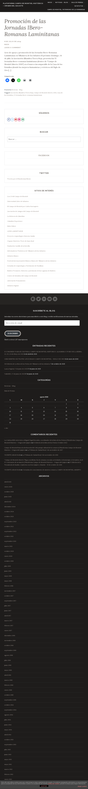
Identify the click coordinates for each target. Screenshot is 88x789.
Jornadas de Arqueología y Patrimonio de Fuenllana (25, 266)
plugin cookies (82, 786)
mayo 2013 (8, 759)
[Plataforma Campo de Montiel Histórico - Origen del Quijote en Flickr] (19, 119)
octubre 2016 (9, 645)
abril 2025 (7, 502)
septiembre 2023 (10, 522)
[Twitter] (38, 298)
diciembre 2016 (9, 636)
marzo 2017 (8, 621)
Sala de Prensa (77, 2)
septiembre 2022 (10, 531)
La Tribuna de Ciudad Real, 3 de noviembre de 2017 (45, 450)
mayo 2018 (8, 581)
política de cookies (53, 784)
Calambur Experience (14, 221)
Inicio (50, 2)
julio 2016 (7, 660)
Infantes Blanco (12, 256)
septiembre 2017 (10, 601)
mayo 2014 (8, 730)
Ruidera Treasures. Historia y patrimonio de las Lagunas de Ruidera (31, 271)
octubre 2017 (8, 596)
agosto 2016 (8, 655)
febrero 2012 (8, 774)
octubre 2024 (9, 512)
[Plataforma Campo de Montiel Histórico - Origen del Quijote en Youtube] (15, 119)
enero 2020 (8, 556)
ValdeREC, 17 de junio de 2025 (14, 374)
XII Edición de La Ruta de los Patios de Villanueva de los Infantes (27, 364)
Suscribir (13, 333)
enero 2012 (8, 779)
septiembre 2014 (10, 710)
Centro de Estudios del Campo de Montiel (22, 276)
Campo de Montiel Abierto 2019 (45, 93)
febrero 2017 (8, 626)
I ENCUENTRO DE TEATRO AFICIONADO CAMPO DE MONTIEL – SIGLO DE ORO (34, 359)
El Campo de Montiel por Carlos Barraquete (22, 206)
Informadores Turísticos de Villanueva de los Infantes (26, 251)
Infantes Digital (12, 286)
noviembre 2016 (10, 640)
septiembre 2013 (10, 745)
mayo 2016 (8, 670)
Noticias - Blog (17, 90)
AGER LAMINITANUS (15, 231)
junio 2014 (7, 725)
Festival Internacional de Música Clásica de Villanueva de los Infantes (31, 261)
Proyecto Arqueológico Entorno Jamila (21, 236)
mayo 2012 (8, 764)
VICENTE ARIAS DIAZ (12, 455)
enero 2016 (8, 690)
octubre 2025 (9, 492)
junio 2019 (7, 571)
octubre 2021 (8, 536)
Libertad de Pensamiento (16, 281)
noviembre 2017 (9, 591)
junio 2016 (7, 665)
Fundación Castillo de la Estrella (18, 246)
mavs (6, 44)
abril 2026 (7, 482)
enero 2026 (8, 487)
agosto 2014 (8, 715)
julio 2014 (7, 720)
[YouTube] (49, 298)
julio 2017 (7, 606)
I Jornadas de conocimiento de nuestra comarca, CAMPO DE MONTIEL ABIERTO (51, 470)
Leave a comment (12, 47)
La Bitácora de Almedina (16, 216)
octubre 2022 (9, 526)
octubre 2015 (8, 695)
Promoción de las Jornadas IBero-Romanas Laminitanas (31, 28)
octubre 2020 (9, 551)
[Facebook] (33, 298)
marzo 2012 (8, 769)
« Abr (6, 428)
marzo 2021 (8, 546)
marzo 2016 (8, 680)
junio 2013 (7, 755)
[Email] (55, 298)
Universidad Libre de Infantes (18, 201)
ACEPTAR (44, 786)
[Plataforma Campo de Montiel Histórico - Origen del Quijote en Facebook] (8, 119)
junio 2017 (7, 611)
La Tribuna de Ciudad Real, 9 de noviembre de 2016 (40, 455)
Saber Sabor (11, 226)
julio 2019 (7, 566)
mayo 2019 (8, 576)
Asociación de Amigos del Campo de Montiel (23, 211)
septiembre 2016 (10, 650)
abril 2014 (7, 735)
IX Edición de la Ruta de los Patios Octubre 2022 (50, 443)
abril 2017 (7, 616)
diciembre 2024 (9, 507)
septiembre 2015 (10, 700)
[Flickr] (44, 298)
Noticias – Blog (61, 2)
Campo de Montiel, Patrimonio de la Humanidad (66, 9)
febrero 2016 (8, 685)
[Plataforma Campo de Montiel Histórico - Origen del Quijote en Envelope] (22, 119)
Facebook (44, 155)
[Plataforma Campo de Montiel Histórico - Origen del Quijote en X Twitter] (12, 119)
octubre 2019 (9, 561)
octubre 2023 (9, 516)
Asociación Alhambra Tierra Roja (21, 93)
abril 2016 (7, 675)
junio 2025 (7, 497)
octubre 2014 (9, 705)
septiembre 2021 (10, 541)
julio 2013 (7, 750)
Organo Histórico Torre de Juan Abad (20, 241)
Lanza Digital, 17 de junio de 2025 (16, 369)
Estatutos (79, 6)
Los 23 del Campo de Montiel (17, 196)
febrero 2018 (8, 586)
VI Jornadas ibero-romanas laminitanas (28, 95)
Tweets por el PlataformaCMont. (19, 179)
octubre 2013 (8, 740)
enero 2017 (8, 630)
